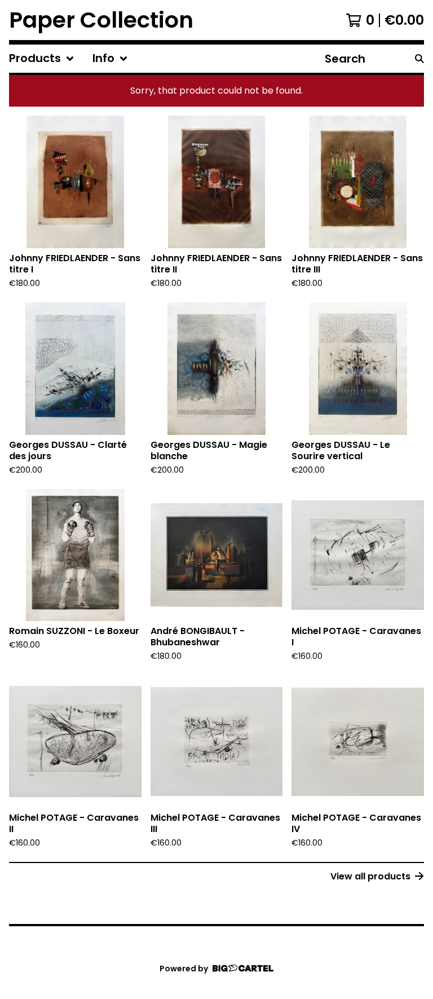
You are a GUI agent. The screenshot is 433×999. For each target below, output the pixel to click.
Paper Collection (101, 20)
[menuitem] (41, 59)
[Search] (419, 59)
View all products (370, 876)
